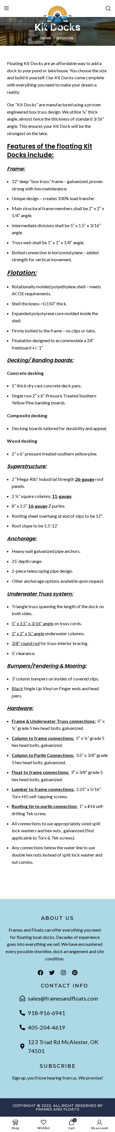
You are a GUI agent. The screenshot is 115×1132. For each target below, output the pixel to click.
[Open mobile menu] (6, 8)
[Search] (108, 8)
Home (46, 38)
